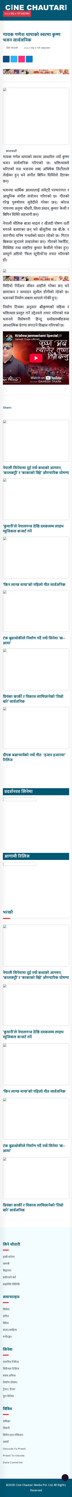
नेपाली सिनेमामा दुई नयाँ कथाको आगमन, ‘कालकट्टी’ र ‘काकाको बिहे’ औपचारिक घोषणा (36, 470)
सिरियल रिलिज (11, 1368)
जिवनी (6, 1428)
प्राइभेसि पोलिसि (11, 1284)
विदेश (6, 1323)
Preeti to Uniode (13, 1455)
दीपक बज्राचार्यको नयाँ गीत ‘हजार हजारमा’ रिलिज (34, 757)
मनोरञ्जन (7, 1336)
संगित (6, 1316)
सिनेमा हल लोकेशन (13, 1435)
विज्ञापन (7, 1270)
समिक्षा (6, 1421)
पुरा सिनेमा (8, 1396)
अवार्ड (6, 1442)
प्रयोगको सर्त (9, 1277)
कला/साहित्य (10, 1330)
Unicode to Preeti (14, 1448)
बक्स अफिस (9, 1375)
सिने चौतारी (12, 48)
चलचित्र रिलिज (11, 1362)
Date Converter (13, 1462)
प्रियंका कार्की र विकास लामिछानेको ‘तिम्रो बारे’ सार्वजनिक (33, 699)
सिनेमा (6, 1309)
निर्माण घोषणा (10, 1382)
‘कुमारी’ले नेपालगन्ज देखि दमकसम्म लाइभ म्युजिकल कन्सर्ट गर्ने (33, 529)
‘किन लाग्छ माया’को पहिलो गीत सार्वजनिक (34, 585)
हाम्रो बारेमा (9, 1257)
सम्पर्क (6, 1263)
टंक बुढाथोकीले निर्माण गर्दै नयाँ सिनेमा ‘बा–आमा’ (34, 640)
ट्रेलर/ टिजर (9, 1389)
